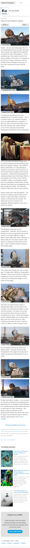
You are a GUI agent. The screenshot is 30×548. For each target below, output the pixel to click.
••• (21, 3)
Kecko (18, 429)
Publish (23, 543)
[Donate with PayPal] (15, 531)
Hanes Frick (22, 429)
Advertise (16, 543)
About (4, 543)
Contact (9, 543)
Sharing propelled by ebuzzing (15, 425)
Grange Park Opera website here (15, 431)
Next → (25, 24)
